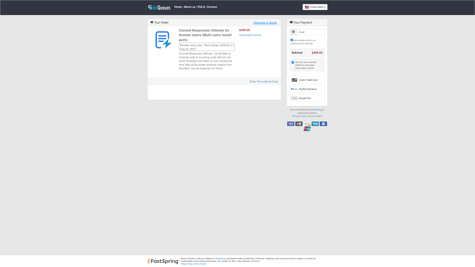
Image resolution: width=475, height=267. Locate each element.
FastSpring (315, 109)
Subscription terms (250, 35)
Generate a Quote (265, 23)
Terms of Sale (315, 116)
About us (190, 7)
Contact (212, 7)
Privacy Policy (299, 116)
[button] (307, 80)
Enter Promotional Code (264, 81)
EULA (201, 7)
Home (178, 7)
